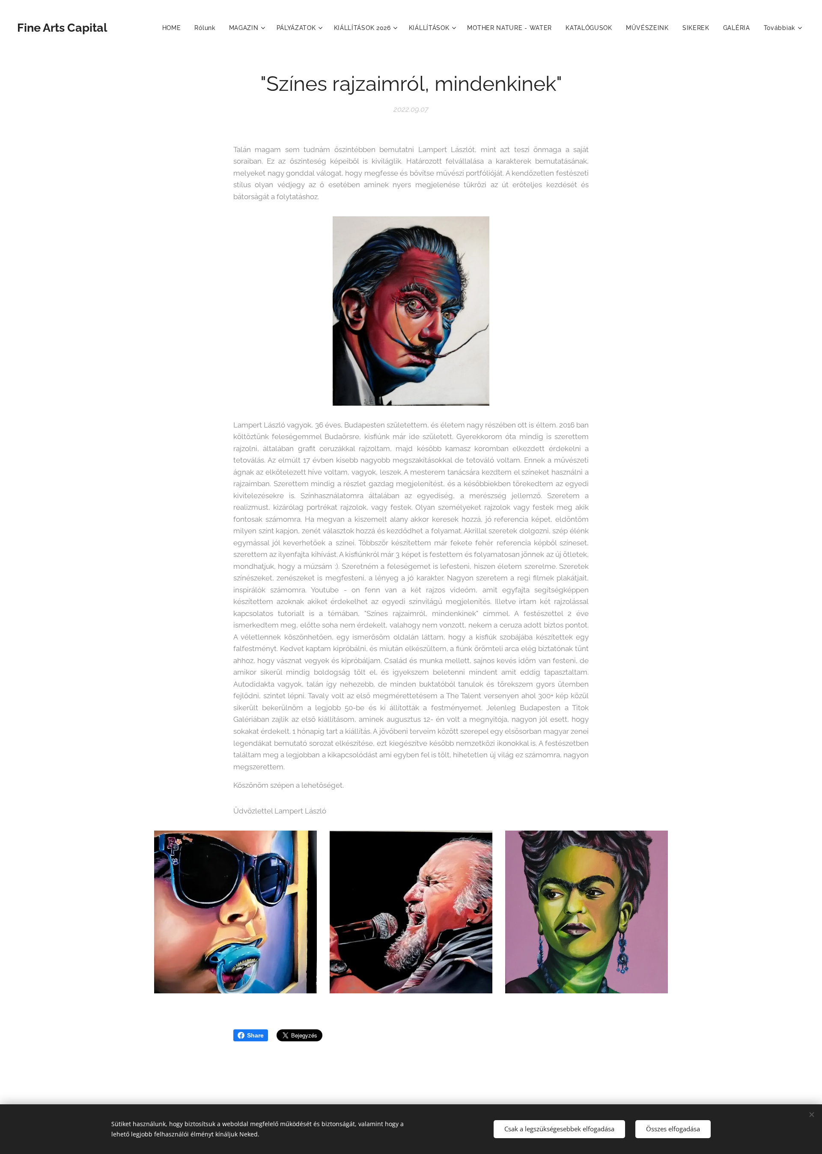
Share (255, 1035)
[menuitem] (174, 28)
